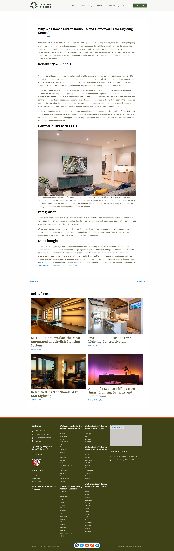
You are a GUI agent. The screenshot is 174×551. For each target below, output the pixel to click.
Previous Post (33, 282)
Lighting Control (45, 37)
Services (99, 6)
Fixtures (91, 400)
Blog (90, 6)
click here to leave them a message (67, 266)
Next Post (142, 282)
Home (74, 6)
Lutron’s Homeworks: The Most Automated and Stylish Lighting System (55, 341)
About (82, 6)
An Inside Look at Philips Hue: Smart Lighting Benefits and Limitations (111, 392)
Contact (126, 6)
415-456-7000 (44, 266)
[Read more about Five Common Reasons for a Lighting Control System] (115, 316)
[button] (77, 545)
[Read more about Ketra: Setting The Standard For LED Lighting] (58, 371)
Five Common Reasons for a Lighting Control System (109, 339)
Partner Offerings (113, 6)
